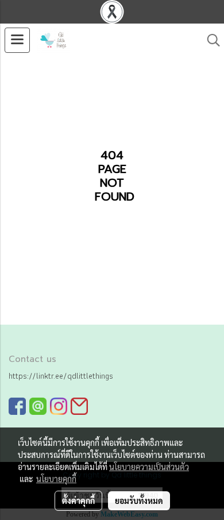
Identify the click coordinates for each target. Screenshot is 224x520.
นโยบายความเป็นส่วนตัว (149, 466)
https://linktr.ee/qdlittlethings (61, 375)
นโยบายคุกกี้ (56, 478)
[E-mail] (79, 406)
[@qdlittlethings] (38, 406)
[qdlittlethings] (17, 406)
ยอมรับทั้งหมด (139, 500)
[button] (209, 40)
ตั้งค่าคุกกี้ (78, 500)
